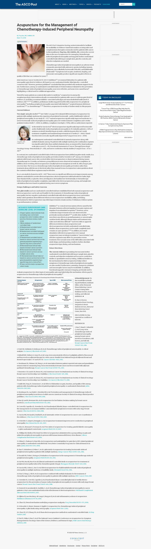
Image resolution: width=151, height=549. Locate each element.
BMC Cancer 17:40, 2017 (83, 476)
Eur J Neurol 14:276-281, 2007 (36, 423)
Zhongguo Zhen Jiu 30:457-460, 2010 (73, 464)
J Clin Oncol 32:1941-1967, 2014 (34, 397)
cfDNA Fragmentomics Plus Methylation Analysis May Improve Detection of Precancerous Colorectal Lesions (116, 131)
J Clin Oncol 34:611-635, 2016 (58, 374)
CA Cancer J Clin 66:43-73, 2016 (59, 380)
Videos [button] (88, 4)
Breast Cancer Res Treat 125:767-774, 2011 (49, 368)
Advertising (62, 545)
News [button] (64, 4)
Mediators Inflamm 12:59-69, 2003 (29, 499)
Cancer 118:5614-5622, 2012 (53, 360)
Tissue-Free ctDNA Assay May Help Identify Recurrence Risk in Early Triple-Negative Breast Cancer (115, 110)
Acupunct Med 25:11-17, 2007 (51, 429)
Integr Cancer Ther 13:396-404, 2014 (71, 452)
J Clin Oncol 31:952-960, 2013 (37, 417)
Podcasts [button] (97, 4)
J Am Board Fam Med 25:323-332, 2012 (37, 403)
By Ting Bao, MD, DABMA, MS (26, 35)
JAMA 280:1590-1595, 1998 (30, 446)
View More (127, 137)
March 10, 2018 (21, 38)
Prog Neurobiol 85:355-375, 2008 (76, 502)
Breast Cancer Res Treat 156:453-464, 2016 (37, 484)
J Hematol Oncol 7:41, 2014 (63, 470)
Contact (78, 545)
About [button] (57, 4)
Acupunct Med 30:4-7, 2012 (59, 508)
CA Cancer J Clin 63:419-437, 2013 (34, 351)
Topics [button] (81, 4)
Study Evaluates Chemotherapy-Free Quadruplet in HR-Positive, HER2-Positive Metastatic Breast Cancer (115, 118)
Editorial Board (53, 545)
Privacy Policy (86, 545)
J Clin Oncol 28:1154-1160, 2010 (33, 411)
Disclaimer (94, 545)
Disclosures (70, 545)
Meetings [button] (72, 4)
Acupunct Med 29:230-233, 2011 (45, 458)
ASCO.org (101, 545)
